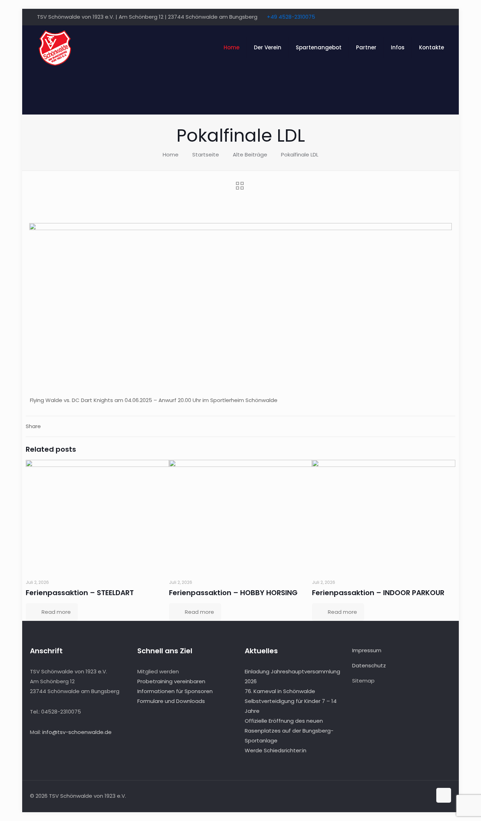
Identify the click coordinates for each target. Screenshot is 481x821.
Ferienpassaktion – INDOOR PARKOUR (378, 593)
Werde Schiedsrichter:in (275, 750)
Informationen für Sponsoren (175, 691)
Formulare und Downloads (171, 701)
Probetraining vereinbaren (171, 681)
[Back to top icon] (443, 795)
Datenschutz (369, 665)
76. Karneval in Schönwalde (280, 691)
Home (171, 154)
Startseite (205, 154)
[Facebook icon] (431, 17)
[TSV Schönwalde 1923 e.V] (54, 47)
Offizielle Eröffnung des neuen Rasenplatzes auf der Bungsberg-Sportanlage (289, 730)
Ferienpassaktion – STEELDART (80, 593)
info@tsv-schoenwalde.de (77, 732)
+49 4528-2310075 (291, 16)
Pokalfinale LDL (299, 154)
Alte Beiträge (250, 154)
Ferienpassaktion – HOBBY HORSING (233, 593)
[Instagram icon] (440, 17)
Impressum (366, 650)
